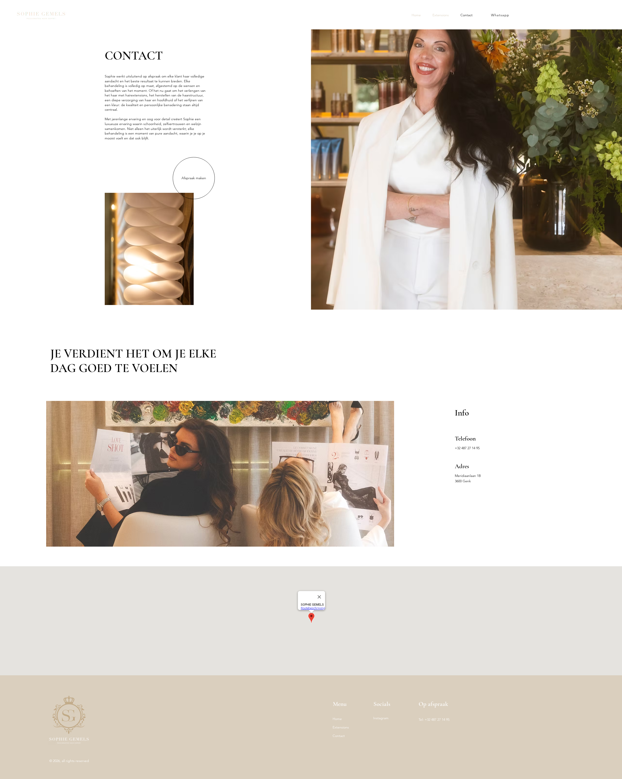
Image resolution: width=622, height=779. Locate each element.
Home (337, 719)
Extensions (341, 727)
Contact (339, 736)
